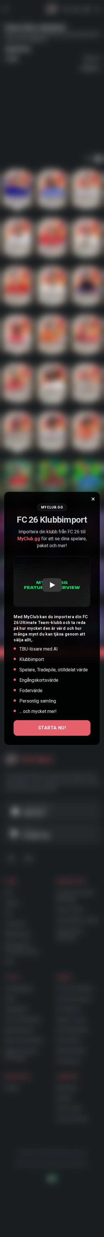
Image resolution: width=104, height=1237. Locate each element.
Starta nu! (52, 728)
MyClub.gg (28, 538)
